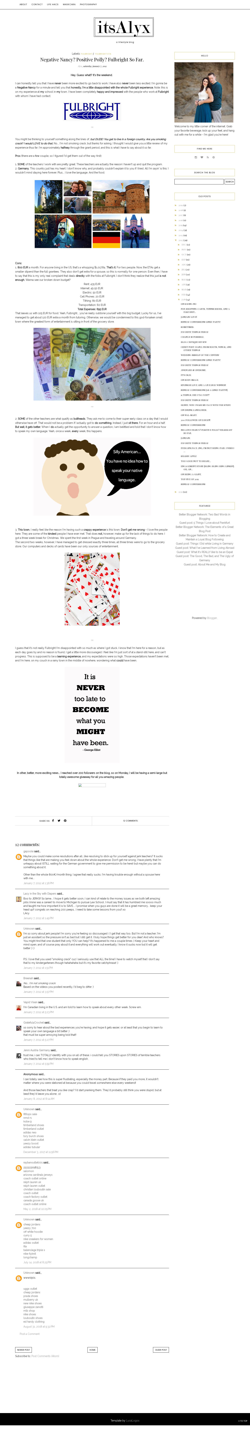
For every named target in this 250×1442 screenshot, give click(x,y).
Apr (184, 284)
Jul (184, 269)
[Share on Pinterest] (65, 820)
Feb (184, 294)
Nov (184, 249)
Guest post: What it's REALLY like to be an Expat (205, 552)
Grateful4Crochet (33, 1022)
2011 (180, 491)
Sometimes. (187, 326)
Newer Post (23, 1349)
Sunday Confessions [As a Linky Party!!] (204, 389)
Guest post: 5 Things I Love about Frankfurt (204, 522)
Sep (184, 259)
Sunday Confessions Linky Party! (200, 321)
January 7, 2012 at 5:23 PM (38, 1012)
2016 (180, 220)
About (23, 4)
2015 (180, 225)
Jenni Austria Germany (36, 1050)
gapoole (28, 851)
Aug (184, 264)
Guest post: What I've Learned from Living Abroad (204, 547)
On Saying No (188, 303)
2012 (180, 240)
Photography (88, 4)
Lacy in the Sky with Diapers (39, 893)
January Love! (189, 316)
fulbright (87, 53)
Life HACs (53, 4)
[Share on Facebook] (53, 820)
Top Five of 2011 (190, 479)
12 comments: (130, 820)
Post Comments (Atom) (45, 1356)
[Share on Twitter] (59, 820)
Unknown (29, 928)
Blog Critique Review (194, 341)
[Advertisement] (45, 1389)
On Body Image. (190, 379)
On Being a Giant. (191, 474)
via (92, 127)
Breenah (28, 978)
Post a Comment (30, 1333)
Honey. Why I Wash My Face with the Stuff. (206, 404)
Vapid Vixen (30, 1002)
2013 (180, 235)
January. (186, 437)
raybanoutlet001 (33, 1162)
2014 (181, 230)
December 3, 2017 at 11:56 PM (40, 1152)
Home (92, 1349)
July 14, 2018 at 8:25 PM (37, 1262)
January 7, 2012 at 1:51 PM (38, 967)
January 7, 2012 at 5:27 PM (38, 1039)
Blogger (212, 618)
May (184, 279)
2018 (181, 210)
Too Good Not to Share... (196, 461)
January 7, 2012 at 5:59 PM (38, 1063)
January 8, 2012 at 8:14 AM (38, 1098)
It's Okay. (186, 374)
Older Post (161, 1349)
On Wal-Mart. (189, 415)
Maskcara (69, 4)
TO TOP (243, 1420)
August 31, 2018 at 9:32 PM (39, 1326)
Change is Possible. (192, 336)
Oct (184, 254)
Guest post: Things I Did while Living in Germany (204, 543)
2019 (181, 205)
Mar (184, 289)
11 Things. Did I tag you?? (195, 394)
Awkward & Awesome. (193, 370)
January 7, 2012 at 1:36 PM (38, 883)
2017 (180, 215)
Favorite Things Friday (194, 331)
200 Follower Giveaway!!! (195, 420)
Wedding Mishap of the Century (200, 354)
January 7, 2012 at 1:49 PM (38, 918)
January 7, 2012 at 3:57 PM (38, 991)
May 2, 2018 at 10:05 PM (37, 1209)
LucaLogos (132, 1420)
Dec (184, 244)
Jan (184, 299)
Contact (37, 4)
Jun (184, 274)
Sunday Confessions (193, 424)
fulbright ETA (103, 53)
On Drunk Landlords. (194, 409)
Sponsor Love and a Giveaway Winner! (203, 385)
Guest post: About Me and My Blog (204, 564)
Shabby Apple (189, 456)
